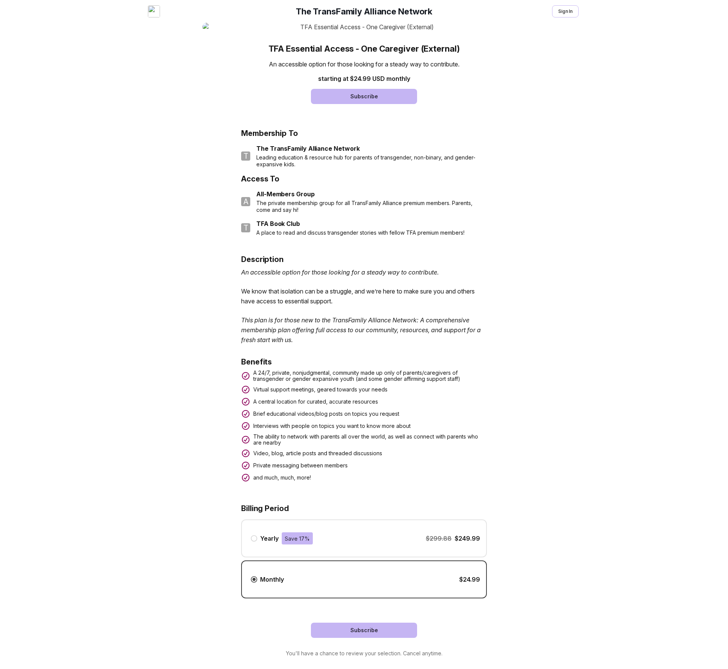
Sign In (565, 11)
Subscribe (364, 96)
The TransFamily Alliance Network (364, 11)
